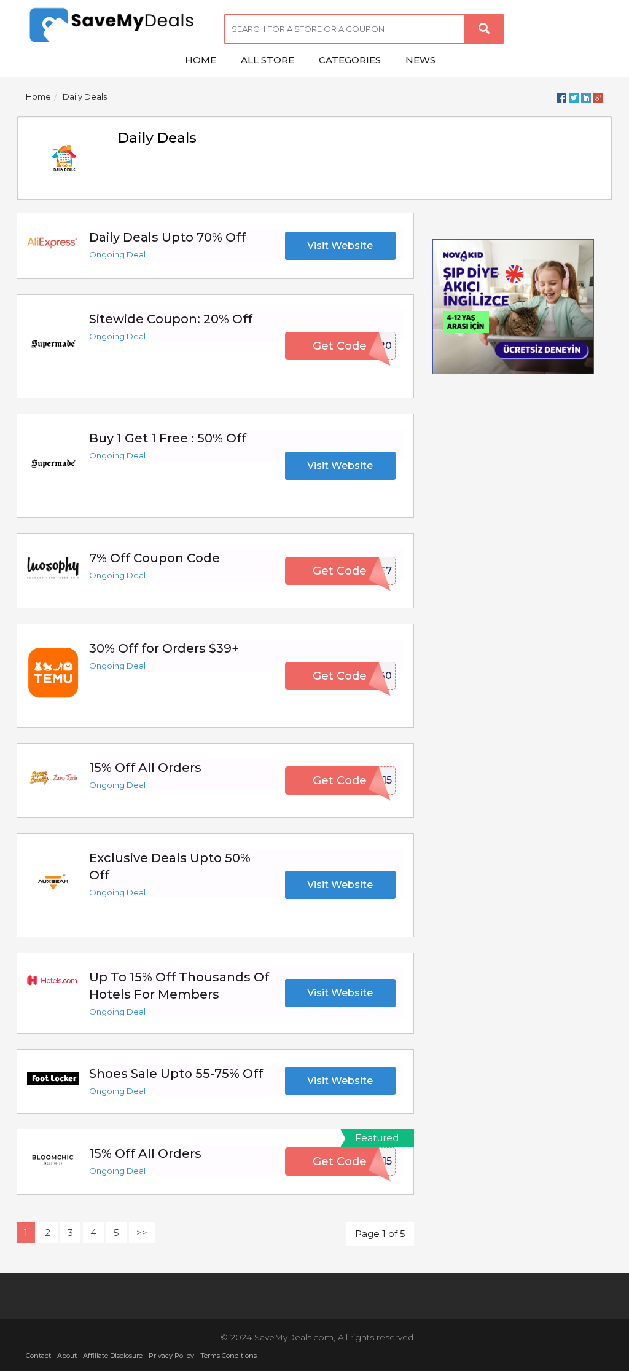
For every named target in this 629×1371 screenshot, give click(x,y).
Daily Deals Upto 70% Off (167, 237)
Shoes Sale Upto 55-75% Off (176, 1073)
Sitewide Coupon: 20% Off (170, 319)
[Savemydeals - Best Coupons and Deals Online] (116, 26)
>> (141, 1232)
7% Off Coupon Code (154, 558)
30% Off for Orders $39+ (164, 648)
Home (38, 96)
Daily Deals (85, 96)
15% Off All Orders (145, 767)
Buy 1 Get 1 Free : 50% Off (167, 438)
